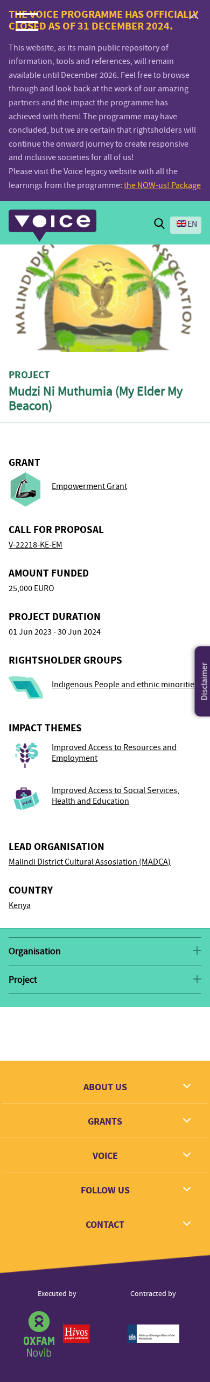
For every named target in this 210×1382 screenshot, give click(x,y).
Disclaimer (204, 682)
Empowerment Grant (89, 486)
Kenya (20, 905)
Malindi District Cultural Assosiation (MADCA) (90, 861)
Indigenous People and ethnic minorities (125, 684)
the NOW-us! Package (162, 185)
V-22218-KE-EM (35, 544)
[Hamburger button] (27, 21)
